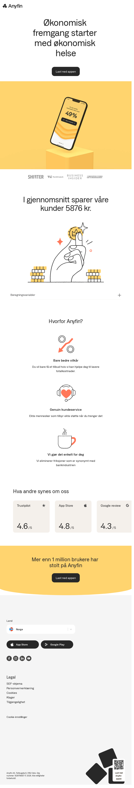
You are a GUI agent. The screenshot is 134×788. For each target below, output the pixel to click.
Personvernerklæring (20, 688)
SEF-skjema (14, 683)
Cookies (12, 692)
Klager (11, 697)
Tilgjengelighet (16, 702)
